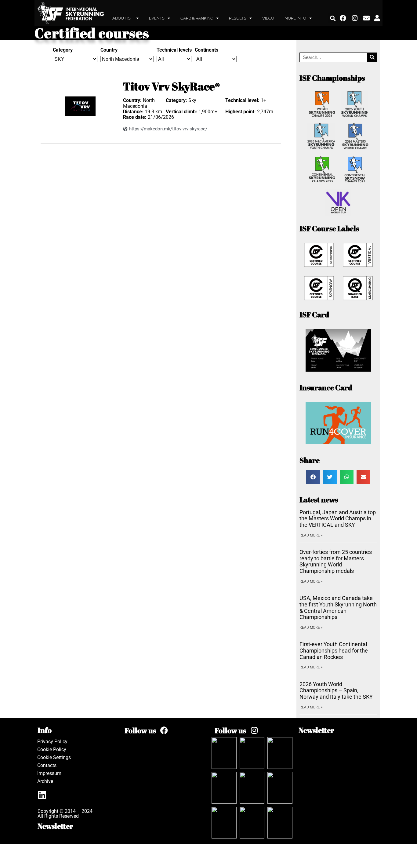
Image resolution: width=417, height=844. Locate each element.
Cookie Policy (51, 749)
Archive (45, 781)
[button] (333, 18)
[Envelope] (366, 18)
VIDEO (268, 18)
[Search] (372, 57)
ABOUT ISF (122, 18)
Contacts (46, 765)
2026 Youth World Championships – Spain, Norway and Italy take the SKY (336, 690)
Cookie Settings (54, 757)
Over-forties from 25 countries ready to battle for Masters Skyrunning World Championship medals (335, 561)
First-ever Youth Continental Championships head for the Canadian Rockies (333, 650)
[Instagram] (355, 18)
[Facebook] (343, 18)
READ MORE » (310, 535)
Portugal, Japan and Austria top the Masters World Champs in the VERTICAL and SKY (337, 518)
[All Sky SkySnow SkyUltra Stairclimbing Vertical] (75, 59)
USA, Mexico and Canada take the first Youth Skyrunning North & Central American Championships (338, 607)
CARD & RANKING (196, 18)
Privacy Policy (52, 741)
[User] (377, 18)
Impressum (49, 773)
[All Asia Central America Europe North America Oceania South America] (216, 59)
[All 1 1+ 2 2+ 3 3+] (174, 59)
